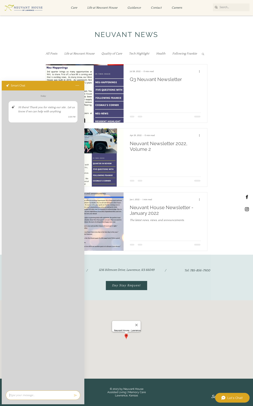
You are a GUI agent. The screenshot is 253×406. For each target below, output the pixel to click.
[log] (43, 239)
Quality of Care (111, 53)
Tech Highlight (139, 53)
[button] (203, 54)
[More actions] (200, 71)
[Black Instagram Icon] (247, 209)
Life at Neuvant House (79, 53)
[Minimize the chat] (77, 85)
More (176, 53)
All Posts (51, 53)
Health (160, 53)
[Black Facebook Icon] (247, 197)
